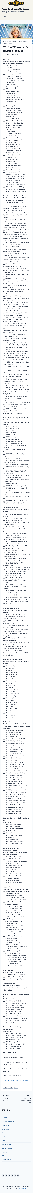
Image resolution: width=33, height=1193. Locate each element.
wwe (15, 1087)
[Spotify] (18, 1175)
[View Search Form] (5, 16)
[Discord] (15, 1175)
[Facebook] (3, 1175)
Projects (4, 1152)
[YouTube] (12, 1175)
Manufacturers (6, 1144)
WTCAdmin (7, 54)
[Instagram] (9, 1175)
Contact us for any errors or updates (16, 1080)
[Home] (3, 41)
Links (3, 1140)
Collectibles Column (8, 1121)
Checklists (5, 1117)
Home (4, 1137)
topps (10, 1087)
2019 (5, 1087)
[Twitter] (6, 1175)
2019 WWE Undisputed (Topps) (8, 1098)
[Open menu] (16, 16)
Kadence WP (23, 1188)
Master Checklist (7, 1148)
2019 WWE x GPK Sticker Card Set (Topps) (25, 1099)
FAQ (3, 1133)
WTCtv (4, 1156)
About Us (5, 1114)
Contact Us (5, 1125)
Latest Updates (6, 1159)
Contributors (6, 1129)
